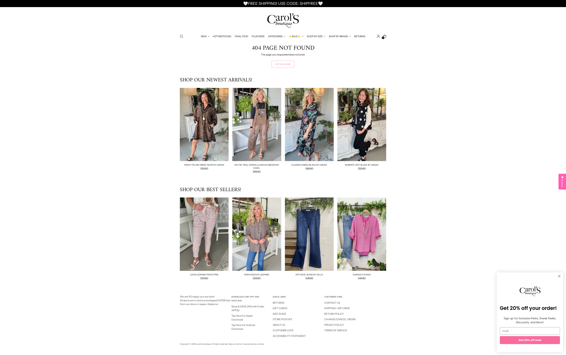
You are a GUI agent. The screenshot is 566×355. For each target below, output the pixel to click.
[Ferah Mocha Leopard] (256, 234)
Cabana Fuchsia (362, 274)
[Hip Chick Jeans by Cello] (309, 234)
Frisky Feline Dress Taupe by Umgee (204, 165)
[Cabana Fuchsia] (361, 234)
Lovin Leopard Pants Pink (204, 274)
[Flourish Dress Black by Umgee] (309, 124)
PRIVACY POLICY (334, 324)
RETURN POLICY (334, 313)
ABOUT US (279, 324)
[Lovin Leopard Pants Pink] (204, 234)
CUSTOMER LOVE (283, 330)
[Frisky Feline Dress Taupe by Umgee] (204, 124)
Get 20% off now (530, 340)
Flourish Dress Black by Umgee (309, 165)
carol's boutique (204, 344)
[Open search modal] (181, 36)
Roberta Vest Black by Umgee (362, 165)
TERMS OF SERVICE (335, 330)
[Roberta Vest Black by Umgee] (361, 124)
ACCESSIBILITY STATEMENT (289, 335)
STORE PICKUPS (282, 319)
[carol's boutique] (283, 20)
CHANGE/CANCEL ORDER (340, 319)
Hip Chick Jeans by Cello (309, 274)
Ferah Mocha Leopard (256, 274)
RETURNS (278, 302)
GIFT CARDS (280, 308)
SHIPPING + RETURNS (337, 308)
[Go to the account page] (378, 36)
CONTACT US (332, 302)
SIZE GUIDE (279, 313)
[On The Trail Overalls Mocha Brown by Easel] (256, 124)
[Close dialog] (559, 276)
